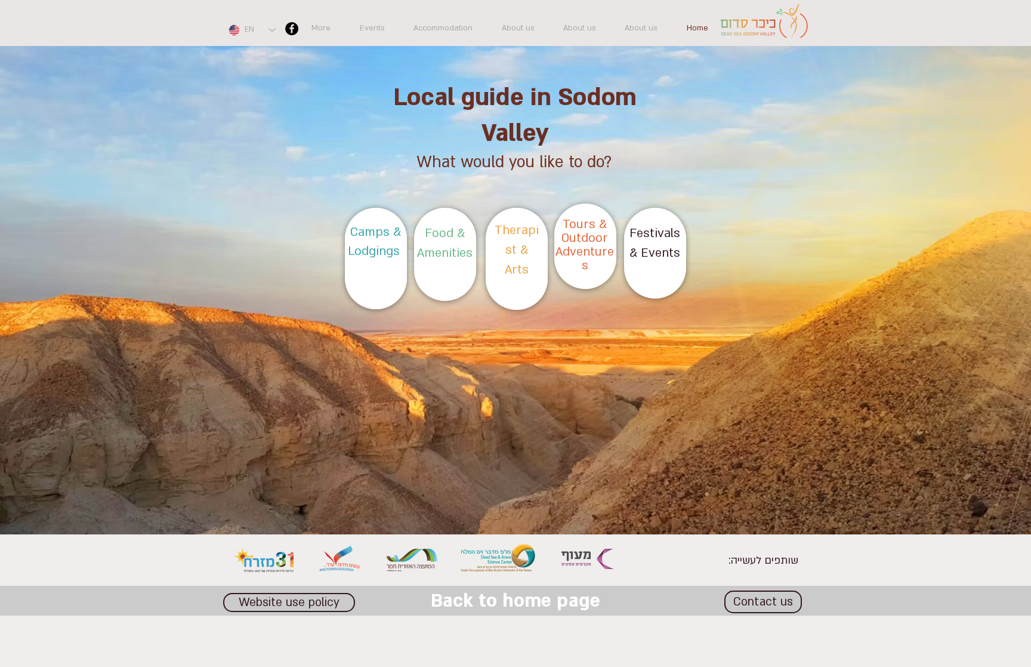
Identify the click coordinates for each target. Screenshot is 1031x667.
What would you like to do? (514, 162)
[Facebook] (291, 28)
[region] (376, 258)
